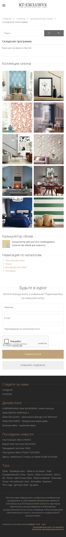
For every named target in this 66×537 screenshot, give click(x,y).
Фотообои (10, 270)
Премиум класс (17, 471)
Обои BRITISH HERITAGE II (15, 412)
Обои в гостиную (36, 471)
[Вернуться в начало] (33, 5)
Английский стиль (19, 481)
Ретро (10, 477)
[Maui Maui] (49, 148)
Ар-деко (34, 484)
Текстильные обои (15, 260)
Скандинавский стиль (13, 474)
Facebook (7, 394)
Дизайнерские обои (15, 267)
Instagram (7, 389)
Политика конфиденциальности (48, 530)
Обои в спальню (43, 474)
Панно (30, 474)
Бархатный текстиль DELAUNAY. (19, 443)
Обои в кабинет (41, 477)
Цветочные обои (23, 477)
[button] (3, 5)
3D (3, 477)
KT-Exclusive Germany (25, 524)
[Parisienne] (49, 180)
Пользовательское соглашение (48, 527)
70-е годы (7, 484)
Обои (5, 471)
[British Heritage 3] (17, 212)
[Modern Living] (49, 85)
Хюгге (57, 474)
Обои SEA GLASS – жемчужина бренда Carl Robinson (29, 416)
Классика (56, 477)
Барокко (47, 481)
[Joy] (49, 117)
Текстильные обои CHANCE (16, 439)
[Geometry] (17, 148)
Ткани (8, 263)
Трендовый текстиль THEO (16, 448)
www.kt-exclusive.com (39, 500)
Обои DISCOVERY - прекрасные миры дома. (25, 421)
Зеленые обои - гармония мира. (19, 425)
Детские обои (21, 484)
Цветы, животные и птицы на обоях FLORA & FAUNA (29, 456)
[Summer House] (17, 85)
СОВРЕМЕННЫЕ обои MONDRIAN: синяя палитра (28, 408)
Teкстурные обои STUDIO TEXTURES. (21, 452)
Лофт (49, 471)
